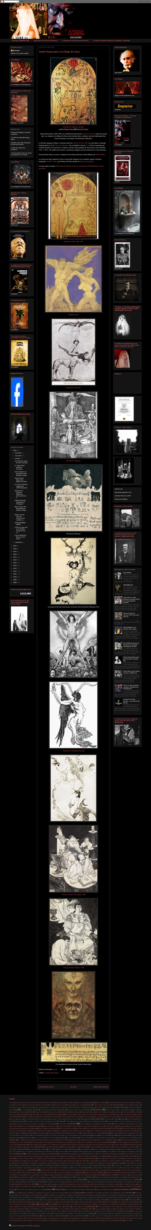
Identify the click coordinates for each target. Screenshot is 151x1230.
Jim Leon (100, 1158)
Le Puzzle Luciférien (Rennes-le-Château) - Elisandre (111, 40)
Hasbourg (115, 1149)
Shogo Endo (127, 1204)
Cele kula (27, 1117)
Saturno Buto (85, 1202)
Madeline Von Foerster (91, 1172)
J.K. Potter (93, 1154)
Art (15, 1109)
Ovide (57, 1186)
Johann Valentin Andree (130, 1158)
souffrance (75, 1207)
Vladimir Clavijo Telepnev (16, 1218)
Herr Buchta (70, 1151)
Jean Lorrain (35, 1158)
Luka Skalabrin (23, 1172)
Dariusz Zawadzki (63, 1126)
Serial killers (80, 1204)
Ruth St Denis (66, 1200)
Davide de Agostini (133, 1126)
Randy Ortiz (41, 1195)
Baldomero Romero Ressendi (75, 1110)
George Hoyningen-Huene (82, 1144)
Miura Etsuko (63, 1179)
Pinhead (86, 1193)
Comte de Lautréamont (79, 1121)
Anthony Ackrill (80, 1107)
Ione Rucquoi (70, 1154)
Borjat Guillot (99, 1112)
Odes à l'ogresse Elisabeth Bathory (82, 1184)
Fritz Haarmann (120, 1142)
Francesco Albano (77, 1140)
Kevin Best (128, 1163)
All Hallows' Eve (59, 1105)
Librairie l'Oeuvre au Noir (123, 496)
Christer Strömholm (29, 1119)
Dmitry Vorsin (93, 1131)
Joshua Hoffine (82, 1161)
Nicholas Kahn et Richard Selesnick (78, 1182)
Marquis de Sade (110, 1175)
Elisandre (16, 50)
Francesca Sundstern (51, 1140)
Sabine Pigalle (85, 1200)
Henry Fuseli (61, 1151)
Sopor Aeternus (58, 1207)
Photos (138, 1189)
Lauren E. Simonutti (134, 1165)
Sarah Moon (72, 1202)
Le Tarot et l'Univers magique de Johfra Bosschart (21, 486)
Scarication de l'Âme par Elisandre (46, 40)
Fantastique (61, 1138)
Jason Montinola (121, 1156)
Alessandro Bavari (125, 1102)
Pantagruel (77, 1186)
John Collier (20, 1161)
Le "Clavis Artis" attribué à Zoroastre (20, 467)
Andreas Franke (28, 1107)
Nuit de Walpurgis (43, 1184)
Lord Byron (82, 1170)
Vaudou (30, 1216)
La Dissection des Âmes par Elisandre (75, 40)
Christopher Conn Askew (56, 1119)
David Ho (92, 1126)
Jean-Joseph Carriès (46, 1158)
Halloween (74, 1149)
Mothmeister (12, 1182)
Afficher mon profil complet (19, 53)
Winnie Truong (49, 1220)
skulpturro (28, 1207)
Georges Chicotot (107, 1144)
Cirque (123, 1119)
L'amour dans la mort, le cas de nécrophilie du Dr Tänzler (21, 154)
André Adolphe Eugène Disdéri (102, 1105)
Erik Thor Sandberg (69, 1135)
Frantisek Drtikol (55, 1142)
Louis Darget (100, 1170)
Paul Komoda (116, 1186)
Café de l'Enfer (70, 1114)
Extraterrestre (27, 1138)
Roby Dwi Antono (104, 1197)
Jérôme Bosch (91, 1158)
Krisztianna (52, 1165)
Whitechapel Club (91, 1218)
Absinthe (11, 1102)
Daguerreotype (92, 1124)
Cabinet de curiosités (56, 1114)
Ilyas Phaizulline (30, 1154)
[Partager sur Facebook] (72, 1070)
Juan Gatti (100, 1161)
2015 (15, 563)
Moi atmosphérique (62, 145)
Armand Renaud (133, 1107)
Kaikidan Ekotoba (19, 1163)
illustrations (19, 1154)
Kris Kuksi (44, 1165)
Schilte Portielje (128, 1202)
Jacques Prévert (42, 1156)
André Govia (126, 1105)
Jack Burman (118, 1154)
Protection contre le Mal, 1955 (73, 241)
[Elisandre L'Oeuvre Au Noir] (17, 406)
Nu (35, 1184)
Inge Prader (47, 1154)
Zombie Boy (119, 1220)
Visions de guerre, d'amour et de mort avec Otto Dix (131, 614)
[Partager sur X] (70, 1070)
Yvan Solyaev (97, 1220)
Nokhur (16, 1184)
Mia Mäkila (128, 1177)
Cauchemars (19, 1117)
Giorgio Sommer (13, 1147)
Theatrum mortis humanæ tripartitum (52, 1211)
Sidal (133, 1204)
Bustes (28, 1114)
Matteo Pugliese (36, 1177)
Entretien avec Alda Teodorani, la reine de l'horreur (21, 143)
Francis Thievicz (113, 1140)
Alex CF (135, 1102)
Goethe (47, 1147)
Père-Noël (78, 1189)
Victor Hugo (61, 1216)
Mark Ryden (98, 1175)
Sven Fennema (61, 1209)
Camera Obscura (90, 1114)
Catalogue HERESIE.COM (20, 40)
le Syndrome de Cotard (58, 1168)
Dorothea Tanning (114, 1131)
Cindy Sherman (108, 1119)
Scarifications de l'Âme (107, 1202)
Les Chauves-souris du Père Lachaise (21, 462)
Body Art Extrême (40, 1112)
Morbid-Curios (130, 1179)
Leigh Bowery (95, 1168)
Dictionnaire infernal (14, 1131)
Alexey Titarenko (43, 1105)
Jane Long (99, 1156)
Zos (87, 145)
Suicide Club (30, 1209)
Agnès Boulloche (70, 1102)
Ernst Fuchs (79, 1135)
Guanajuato (103, 1147)
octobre (17, 458)
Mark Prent (90, 1175)
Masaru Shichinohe (135, 1175)
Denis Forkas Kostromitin (66, 1128)
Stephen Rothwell (14, 1209)
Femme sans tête (128, 1138)
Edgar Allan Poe (29, 1133)
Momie (81, 1179)
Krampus (37, 1165)
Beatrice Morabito (111, 1110)
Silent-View (20, 1207)
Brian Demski (127, 1112)
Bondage (91, 1112)
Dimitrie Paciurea (69, 1131)
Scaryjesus (119, 1202)
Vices (53, 1216)
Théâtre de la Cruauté (34, 1211)
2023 (15, 548)
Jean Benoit (131, 1156)
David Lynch (100, 1126)
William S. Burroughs (37, 1220)
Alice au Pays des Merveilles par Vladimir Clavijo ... (20, 509)
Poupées (130, 1192)
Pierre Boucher (25, 1193)
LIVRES (33, 1170)
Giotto (22, 1147)
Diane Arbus (136, 1128)
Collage (60, 1121)
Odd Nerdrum (66, 1184)
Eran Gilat (51, 1135)
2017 (15, 557)
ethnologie (112, 1135)
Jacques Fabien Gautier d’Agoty (27, 1156)
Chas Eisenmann (86, 1117)
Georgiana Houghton (119, 1144)
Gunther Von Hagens (130, 1147)
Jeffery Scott (57, 1158)
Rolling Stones (115, 1197)
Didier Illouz (34, 1131)
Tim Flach (12, 1213)
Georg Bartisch (69, 1144)
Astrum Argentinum (87, 161)
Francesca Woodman (64, 1140)
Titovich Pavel (37, 1213)
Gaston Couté (49, 1144)
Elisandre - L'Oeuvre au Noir (28, 7)
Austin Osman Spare (66, 129)
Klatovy (19, 1165)
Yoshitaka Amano (79, 1220)
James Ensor (66, 1156)
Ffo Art (20, 1140)
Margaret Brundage (51, 1175)
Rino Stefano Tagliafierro (51, 1197)
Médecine (90, 1177)
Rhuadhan (117, 1195)
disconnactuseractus (82, 1131)
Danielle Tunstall (25, 1126)
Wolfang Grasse (59, 1220)
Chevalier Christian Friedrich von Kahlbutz (130, 1117)
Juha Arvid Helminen (111, 1161)
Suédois (23, 1209)
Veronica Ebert (46, 1216)
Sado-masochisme (120, 1200)
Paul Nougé (125, 1186)
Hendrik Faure (51, 1151)
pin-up (79, 1192)
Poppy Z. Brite (121, 1193)
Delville (41, 1128)
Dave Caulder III (74, 1126)
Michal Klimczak (15, 1179)
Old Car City (105, 1184)
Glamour (39, 1147)
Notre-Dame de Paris (26, 1184)
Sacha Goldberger (96, 1200)
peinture (48, 1189)
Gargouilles (40, 1144)
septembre (18, 542)
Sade (104, 1200)
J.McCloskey (101, 1154)
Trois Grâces (75, 1213)
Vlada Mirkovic (135, 1216)
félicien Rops (107, 1138)
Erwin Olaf (104, 1135)
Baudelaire (97, 1109)
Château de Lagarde (111, 1117)
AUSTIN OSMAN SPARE (20, 523)
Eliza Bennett (115, 1133)
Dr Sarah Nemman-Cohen (127, 1131)
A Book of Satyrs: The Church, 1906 (73, 894)
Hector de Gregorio (135, 1149)
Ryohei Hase (75, 1200)
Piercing (16, 1193)
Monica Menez (102, 1179)
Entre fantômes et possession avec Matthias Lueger (21, 473)
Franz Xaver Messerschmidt (98, 1142)
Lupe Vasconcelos (49, 1172)
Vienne (90, 1216)
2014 (15, 565)
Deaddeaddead (19, 1128)
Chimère (20, 1119)
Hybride (11, 1154)
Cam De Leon (80, 1114)
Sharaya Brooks (99, 1204)
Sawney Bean (94, 1202)
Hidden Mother (80, 1151)
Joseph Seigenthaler (71, 1161)
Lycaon (64, 1172)
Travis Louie (66, 1213)
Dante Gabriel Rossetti (50, 1126)
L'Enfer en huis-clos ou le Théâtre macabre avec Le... (21, 529)
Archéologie (122, 1107)
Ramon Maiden (32, 1195)
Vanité (24, 1216)
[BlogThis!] (68, 1070)
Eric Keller (59, 1135)
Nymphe (52, 1184)
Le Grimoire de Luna (44, 1168)
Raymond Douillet (84, 1195)
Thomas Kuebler (102, 1211)
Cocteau (34, 1121)
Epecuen (43, 1135)
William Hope (13, 1220)
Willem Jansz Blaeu (113, 1218)
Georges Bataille (95, 1144)
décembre (18, 453)
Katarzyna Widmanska (70, 1163)
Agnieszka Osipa (81, 1102)
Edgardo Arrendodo (41, 1133)
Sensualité (52, 1204)
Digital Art (60, 1131)
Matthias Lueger (47, 1177)
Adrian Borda (50, 1102)
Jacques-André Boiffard (55, 1156)
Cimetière (98, 1119)
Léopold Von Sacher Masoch (128, 1168)
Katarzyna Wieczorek (84, 1163)
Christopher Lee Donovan (72, 1119)
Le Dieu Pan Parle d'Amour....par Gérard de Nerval (131, 701)
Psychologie (138, 1193)
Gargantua (32, 1144)
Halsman (89, 1149)
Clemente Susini (19, 1121)
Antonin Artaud (111, 1107)
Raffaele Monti (21, 1195)
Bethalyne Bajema (21, 1112)
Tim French (20, 1213)
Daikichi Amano (102, 1124)
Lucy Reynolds (133, 1170)
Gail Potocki (23, 1144)
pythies (13, 1195)
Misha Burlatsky (36, 1179)
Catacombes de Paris (128, 1114)
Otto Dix (46, 1186)
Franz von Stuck (84, 1142)
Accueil (73, 1086)
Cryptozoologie (63, 1124)
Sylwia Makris (88, 1209)
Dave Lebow (84, 1126)
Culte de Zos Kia (78, 143)
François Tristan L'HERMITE (22, 1142)
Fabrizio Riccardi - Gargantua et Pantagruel (20, 502)
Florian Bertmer (28, 1140)
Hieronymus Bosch (91, 1151)
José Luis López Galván (43, 1161)
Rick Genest (31, 1197)
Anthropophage (90, 1107)
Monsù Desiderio (119, 1179)
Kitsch (12, 1165)
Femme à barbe (117, 1138)
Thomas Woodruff (125, 1211)
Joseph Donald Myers (58, 1161)
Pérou (85, 1189)
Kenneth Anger (117, 1163)
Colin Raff (53, 1121)
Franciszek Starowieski (127, 1140)
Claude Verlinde (132, 1119)
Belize (134, 1110)
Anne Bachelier (69, 1107)
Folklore (41, 1140)
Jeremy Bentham (66, 1158)
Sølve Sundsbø (48, 1207)
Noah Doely (134, 1182)
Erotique (87, 1135)
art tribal (23, 1110)
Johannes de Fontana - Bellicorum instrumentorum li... (20, 494)
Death (34, 1128)
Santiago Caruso (43, 1202)
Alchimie (90, 1102)
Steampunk (91, 1206)
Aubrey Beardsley (45, 1110)
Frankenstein (45, 1142)
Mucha (20, 1182)
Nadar (42, 1182)
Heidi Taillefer (13, 1151)
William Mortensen (24, 1220)
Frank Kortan (36, 1142)
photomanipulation (122, 1189)
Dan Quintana (126, 1124)
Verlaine (37, 1216)
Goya (52, 1147)
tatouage (111, 1209)
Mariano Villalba (62, 1175)
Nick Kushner (115, 1182)
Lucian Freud (123, 1170)
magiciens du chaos (88, 134)
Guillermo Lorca (118, 1147)
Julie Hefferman (132, 1161)
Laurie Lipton (33, 1168)
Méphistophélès (110, 1177)
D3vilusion (83, 1124)
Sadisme (110, 1200)
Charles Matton (55, 1117)
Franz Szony (74, 1142)
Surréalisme (50, 1209)
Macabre (79, 1172)
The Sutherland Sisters (21, 1211)
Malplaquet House (111, 1172)
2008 (15, 582)
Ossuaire (38, 1186)
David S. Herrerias (110, 1126)
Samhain (17, 1202)
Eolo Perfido (35, 1135)
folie (36, 1140)
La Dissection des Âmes (104, 1165)
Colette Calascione (43, 1121)
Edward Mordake (63, 1133)
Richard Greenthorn (21, 1197)
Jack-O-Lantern (136, 1154)
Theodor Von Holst (69, 1211)
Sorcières (67, 1207)
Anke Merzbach (59, 1107)
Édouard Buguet (52, 1133)
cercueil (35, 1117)
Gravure (58, 1147)
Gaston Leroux (59, 1144)
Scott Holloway (24, 1204)
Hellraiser (43, 1151)
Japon (106, 1156)
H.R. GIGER (51, 1149)
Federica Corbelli (85, 1138)
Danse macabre (36, 1126)
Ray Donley (74, 1195)
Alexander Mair (18, 1105)
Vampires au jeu (73, 314)
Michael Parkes (138, 1177)
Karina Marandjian (49, 1163)
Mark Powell (81, 1175)
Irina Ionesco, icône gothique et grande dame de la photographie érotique (131, 600)
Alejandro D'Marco (113, 1102)
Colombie (68, 1121)
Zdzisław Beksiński (108, 1220)
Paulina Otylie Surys (22, 1189)
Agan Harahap (59, 1102)
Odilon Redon (96, 1184)
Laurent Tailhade (13, 1168)
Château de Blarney (98, 1117)
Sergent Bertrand (61, 1204)
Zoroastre (127, 1220)
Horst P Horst (117, 1151)
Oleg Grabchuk (115, 1184)
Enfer (28, 1135)
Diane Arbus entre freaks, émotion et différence (131, 672)
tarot (105, 1209)
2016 (15, 560)
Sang (30, 1202)
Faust (75, 1138)
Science (137, 1202)
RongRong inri (24, 1200)
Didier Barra (25, 1131)
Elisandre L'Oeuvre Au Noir (17, 376)
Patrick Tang (91, 1186)
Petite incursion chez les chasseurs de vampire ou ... (20, 517)
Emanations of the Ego (73, 387)
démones (48, 1128)
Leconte (68, 1168)
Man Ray (120, 1172)
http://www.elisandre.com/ (123, 492)
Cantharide (100, 1114)
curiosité (72, 1123)
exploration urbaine (15, 1138)
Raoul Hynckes (57, 1195)
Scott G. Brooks (13, 1204)
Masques (11, 1177)
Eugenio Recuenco (123, 1135)
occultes (59, 1184)
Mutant (36, 1182)
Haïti (68, 1149)
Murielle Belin (28, 1182)
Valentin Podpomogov (102, 1213)
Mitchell (45, 1179)
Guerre (110, 1147)
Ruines (53, 1200)
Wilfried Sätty (102, 1218)
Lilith (17, 1170)
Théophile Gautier (81, 1211)
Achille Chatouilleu (30, 1102)
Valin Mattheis (124, 1213)
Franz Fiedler (65, 1142)
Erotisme (95, 1135)
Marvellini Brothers (122, 1175)
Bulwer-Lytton (13, 1114)
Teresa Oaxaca (126, 1209)
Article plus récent (46, 1086)
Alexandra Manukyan (30, 1105)
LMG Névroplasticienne (47, 1170)
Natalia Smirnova (57, 1182)
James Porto (75, 1156)
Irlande (86, 1154)
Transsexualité (57, 1213)
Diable (103, 1128)
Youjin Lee (88, 1220)
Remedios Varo (109, 1195)
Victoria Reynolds (73, 1216)
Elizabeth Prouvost (126, 1133)
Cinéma (116, 1119)
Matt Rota (27, 1177)
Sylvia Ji (80, 1209)
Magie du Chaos (82, 129)
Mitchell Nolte (54, 1179)
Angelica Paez (48, 1107)
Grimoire (76, 1147)
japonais (112, 1156)
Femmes (137, 1138)
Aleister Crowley (51, 161)
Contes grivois (111, 1121)
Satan (78, 1202)
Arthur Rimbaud (33, 1110)
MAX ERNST (127, 573)
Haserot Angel (124, 1149)
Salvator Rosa (133, 1200)
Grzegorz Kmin (93, 1147)
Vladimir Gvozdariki (31, 1218)
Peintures (59, 1189)
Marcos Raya (40, 1175)
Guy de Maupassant (20, 1149)
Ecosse (20, 1133)
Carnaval (118, 1114)
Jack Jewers (127, 1154)
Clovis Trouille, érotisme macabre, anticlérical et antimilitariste (131, 687)
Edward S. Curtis (74, 1133)
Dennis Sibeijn (80, 1128)
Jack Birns (110, 1154)
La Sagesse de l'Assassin (120, 1165)
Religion (94, 1195)
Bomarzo (84, 1112)
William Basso (125, 1218)
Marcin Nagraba (18, 1175)
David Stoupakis (121, 1126)
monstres (110, 1179)
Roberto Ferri (85, 1197)
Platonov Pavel (95, 1193)
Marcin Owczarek (30, 1175)
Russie (58, 1200)
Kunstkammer (61, 1165)
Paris (83, 1186)
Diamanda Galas (126, 1128)
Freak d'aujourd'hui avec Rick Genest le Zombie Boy (131, 658)
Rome (140, 1197)
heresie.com (119, 489)
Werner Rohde (70, 1218)
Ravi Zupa (66, 1195)
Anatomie (88, 1105)
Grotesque (84, 1147)
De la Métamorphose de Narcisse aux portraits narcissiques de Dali (131, 644)
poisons (103, 1193)
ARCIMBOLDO (128, 585)
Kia (86, 143)
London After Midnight (71, 1170)
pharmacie (100, 1189)
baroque (87, 1110)
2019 (15, 551)
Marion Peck (72, 1175)
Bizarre (30, 1112)
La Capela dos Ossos (72, 1165)
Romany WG (133, 1197)
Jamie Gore (83, 1156)
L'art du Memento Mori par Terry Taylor (20, 537)
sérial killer (71, 1204)
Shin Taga (119, 1204)
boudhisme (108, 1112)
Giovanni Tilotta (30, 1147)
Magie (101, 1172)
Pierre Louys (34, 1193)
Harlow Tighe (97, 1149)
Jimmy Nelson (109, 1158)
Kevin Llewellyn (137, 1163)
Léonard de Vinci (114, 1168)
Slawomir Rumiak (37, 1207)
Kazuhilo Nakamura (106, 1163)
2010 (15, 577)
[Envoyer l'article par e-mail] (62, 1069)
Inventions (62, 1154)
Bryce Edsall (136, 1112)
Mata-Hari (20, 1177)
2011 (15, 574)
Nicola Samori (125, 1182)
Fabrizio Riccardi (50, 1138)
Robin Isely (95, 1197)
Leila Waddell (104, 1168)
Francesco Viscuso (101, 1140)
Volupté (41, 1218)
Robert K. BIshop (75, 1197)
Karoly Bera (59, 1163)
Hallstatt (82, 1149)
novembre (18, 456)
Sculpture (33, 1204)
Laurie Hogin (23, 1168)
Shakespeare (89, 1204)
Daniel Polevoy (136, 1124)
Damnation (117, 1124)
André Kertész (136, 1105)
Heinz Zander (34, 1151)
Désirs (97, 1128)
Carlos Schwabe (109, 1114)
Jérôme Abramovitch (79, 1158)
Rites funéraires (64, 1197)
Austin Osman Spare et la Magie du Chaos (59, 51)
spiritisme (83, 1207)
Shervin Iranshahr (109, 1204)
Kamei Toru (29, 1163)
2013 (15, 568)
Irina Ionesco (79, 1154)
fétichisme (12, 1140)
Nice (65, 1182)
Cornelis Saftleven (122, 1121)
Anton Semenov (100, 1107)
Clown (28, 1121)
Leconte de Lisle (76, 1168)
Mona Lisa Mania (91, 1179)
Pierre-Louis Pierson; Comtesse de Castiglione (52, 1193)
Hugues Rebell (136, 1151)
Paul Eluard (108, 1186)
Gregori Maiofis (67, 1147)
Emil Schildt (12, 1135)
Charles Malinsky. (43, 1117)
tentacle (118, 1209)
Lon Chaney (59, 1170)
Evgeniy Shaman (135, 1135)
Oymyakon (69, 1186)
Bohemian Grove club (53, 1112)
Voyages (48, 1218)
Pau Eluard (100, 1186)
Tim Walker (28, 1213)
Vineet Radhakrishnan (123, 1216)
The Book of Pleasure (73, 460)
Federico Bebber (96, 1138)
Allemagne (69, 1105)
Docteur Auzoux (103, 1131)
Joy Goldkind (92, 1161)
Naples (48, 1182)
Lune (41, 1172)
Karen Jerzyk (38, 1163)
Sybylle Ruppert (71, 1209)
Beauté (129, 1110)
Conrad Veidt (90, 1121)
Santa (35, 1202)
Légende (85, 1168)
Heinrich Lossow (24, 1151)
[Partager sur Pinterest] (74, 1070)
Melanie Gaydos (100, 1177)
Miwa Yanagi (73, 1179)
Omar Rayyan (21, 1186)
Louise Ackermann (112, 1170)
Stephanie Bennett (123, 1207)
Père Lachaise (69, 1189)
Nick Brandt (106, 1182)
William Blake (100, 154)
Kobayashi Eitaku (27, 1165)
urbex (92, 1213)
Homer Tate (108, 1151)
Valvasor (133, 1213)
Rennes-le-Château (121, 499)
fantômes (69, 1138)
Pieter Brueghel (71, 1193)
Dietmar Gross (44, 1131)
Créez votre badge (15, 408)
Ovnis (63, 1186)
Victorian (82, 1216)
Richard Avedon (127, 1195)
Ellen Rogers (136, 1133)
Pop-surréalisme (111, 1193)
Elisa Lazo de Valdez (95, 1133)
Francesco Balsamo (89, 1140)
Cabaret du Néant (43, 1114)
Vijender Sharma (110, 1216)
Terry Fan (134, 1209)
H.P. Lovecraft (41, 1149)
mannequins (128, 1172)
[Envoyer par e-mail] (66, 1070)
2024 (15, 546)
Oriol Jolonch (30, 1186)
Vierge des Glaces (99, 1216)
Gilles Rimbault (135, 1144)
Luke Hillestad (34, 1172)
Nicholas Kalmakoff (95, 1182)
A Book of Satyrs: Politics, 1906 (73, 967)
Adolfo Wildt (41, 1102)
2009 (15, 579)
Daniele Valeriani (14, 1126)
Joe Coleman (118, 1158)
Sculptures (42, 1204)
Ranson (49, 1195)
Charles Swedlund (75, 1117)
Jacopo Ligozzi (13, 1156)
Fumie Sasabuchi (131, 1142)
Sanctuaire (24, 1202)
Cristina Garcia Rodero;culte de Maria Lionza (28, 1124)
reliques (100, 1195)
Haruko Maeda (107, 1149)
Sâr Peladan (53, 1202)
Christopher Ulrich (86, 1119)
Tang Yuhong (99, 1209)
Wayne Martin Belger (58, 1218)
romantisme (124, 1197)
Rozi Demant (45, 1200)
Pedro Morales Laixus (36, 1189)
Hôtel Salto (127, 1151)
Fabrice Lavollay (38, 1138)
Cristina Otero (46, 1124)
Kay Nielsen (95, 1163)
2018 (15, 554)
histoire (100, 1151)
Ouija (52, 1186)
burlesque (21, 1114)
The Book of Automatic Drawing (73, 751)
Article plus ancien (100, 1086)
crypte (54, 1124)
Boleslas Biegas (75, 1112)
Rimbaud (39, 1197)
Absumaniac (19, 1102)
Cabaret (34, 1114)
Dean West (28, 1128)
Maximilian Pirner (80, 1177)
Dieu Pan (52, 1131)
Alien (51, 1105)
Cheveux (13, 1119)
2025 (15, 450)
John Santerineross (30, 1161)
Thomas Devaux (92, 1211)
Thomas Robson (113, 1211)
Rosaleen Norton (34, 1200)
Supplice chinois (40, 1209)
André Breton (117, 1105)
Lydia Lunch (72, 1172)
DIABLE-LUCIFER (113, 1128)
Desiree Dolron (90, 1128)
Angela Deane (38, 1107)
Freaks (110, 1142)
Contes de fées (100, 1121)
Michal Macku (26, 1179)
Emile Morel (21, 1135)
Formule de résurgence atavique (73, 127)
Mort (137, 1179)
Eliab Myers (84, 1133)
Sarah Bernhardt (62, 1202)
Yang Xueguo (68, 1220)
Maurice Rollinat (59, 1177)
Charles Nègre (65, 1117)
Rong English (14, 1200)
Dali (110, 1124)
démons (54, 1128)
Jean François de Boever (23, 1158)
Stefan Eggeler (102, 1207)
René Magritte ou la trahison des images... (130, 628)
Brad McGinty (117, 1112)
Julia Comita (122, 1161)
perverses (91, 1189)
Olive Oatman (132, 1184)
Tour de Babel (47, 1213)
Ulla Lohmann (84, 1213)
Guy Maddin (32, 1149)
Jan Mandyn (91, 1156)
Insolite (54, 1154)
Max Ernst (70, 1177)
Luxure (58, 1172)
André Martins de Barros (15, 1107)
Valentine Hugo (114, 1213)
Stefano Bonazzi (112, 1207)
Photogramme (108, 1189)
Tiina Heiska (136, 1211)
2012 (15, 571)
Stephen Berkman (135, 1207)
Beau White (121, 1110)
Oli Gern (124, 1184)
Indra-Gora (39, 1154)
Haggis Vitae (60, 1149)
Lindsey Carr (24, 1170)
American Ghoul (78, 1105)
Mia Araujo (120, 1177)
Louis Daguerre (91, 1170)
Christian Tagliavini (42, 1119)
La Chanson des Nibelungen (87, 1165)
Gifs (128, 1144)
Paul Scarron (133, 1186)
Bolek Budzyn (65, 1112)
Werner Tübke (80, 1218)
